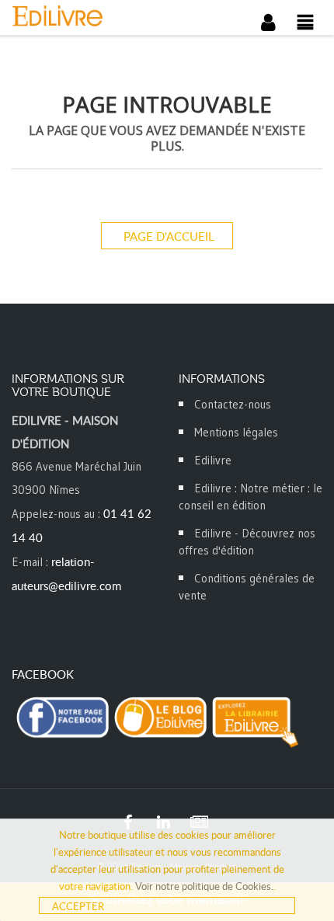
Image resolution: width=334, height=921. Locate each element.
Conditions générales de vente (247, 587)
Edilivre (212, 460)
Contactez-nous (232, 404)
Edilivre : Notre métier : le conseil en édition (250, 497)
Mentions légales (236, 432)
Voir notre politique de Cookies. (204, 886)
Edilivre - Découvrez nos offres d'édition (247, 542)
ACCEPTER (78, 906)
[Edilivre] (89, 15)
